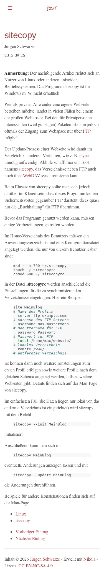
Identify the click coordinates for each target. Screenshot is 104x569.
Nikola (89, 559)
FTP (87, 131)
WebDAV (31, 175)
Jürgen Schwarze (45, 559)
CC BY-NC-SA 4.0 (36, 565)
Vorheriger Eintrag (32, 531)
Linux (21, 514)
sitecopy (20, 35)
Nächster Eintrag (30, 538)
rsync (84, 155)
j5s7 (52, 8)
